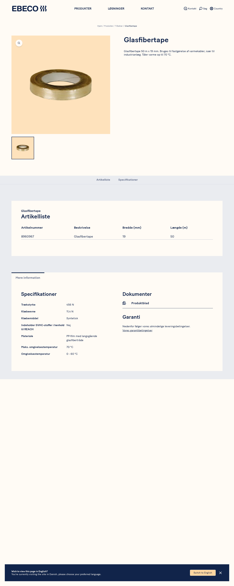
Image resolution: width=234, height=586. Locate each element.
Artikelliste (103, 179)
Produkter (82, 8)
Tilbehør (119, 26)
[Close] (220, 573)
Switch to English (203, 572)
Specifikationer (128, 179)
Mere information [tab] (28, 278)
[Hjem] (29, 9)
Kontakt (147, 8)
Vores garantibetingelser (137, 330)
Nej (68, 325)
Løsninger (116, 8)
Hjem (99, 26)
